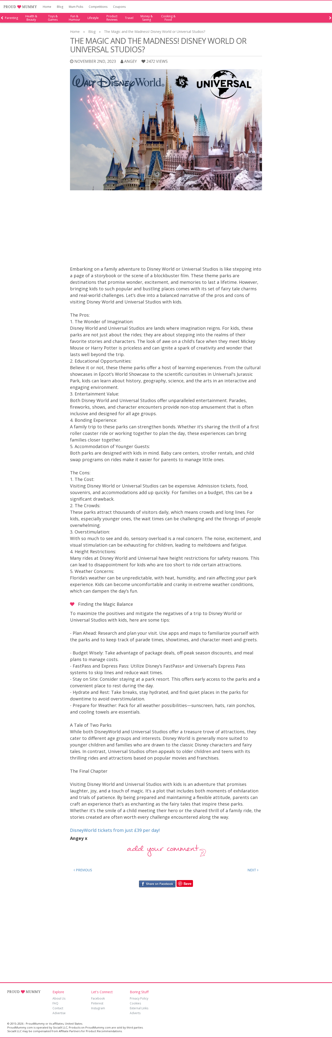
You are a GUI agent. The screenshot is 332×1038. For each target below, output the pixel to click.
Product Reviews (111, 18)
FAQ (55, 1003)
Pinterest (97, 1003)
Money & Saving (146, 18)
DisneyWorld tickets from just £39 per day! (115, 830)
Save (187, 883)
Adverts (135, 1013)
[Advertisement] (166, 229)
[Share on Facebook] (157, 883)
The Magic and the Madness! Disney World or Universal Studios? (154, 31)
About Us (58, 998)
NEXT (252, 870)
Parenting (11, 18)
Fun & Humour (74, 18)
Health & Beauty (31, 18)
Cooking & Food (168, 18)
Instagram (98, 1008)
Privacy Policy (139, 998)
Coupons (119, 7)
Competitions (98, 7)
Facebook (98, 998)
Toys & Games (53, 18)
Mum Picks (76, 7)
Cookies (135, 1003)
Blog (60, 7)
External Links (139, 1008)
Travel (129, 18)
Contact (57, 1008)
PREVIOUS (83, 870)
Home (47, 7)
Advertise (59, 1013)
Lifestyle (93, 18)
